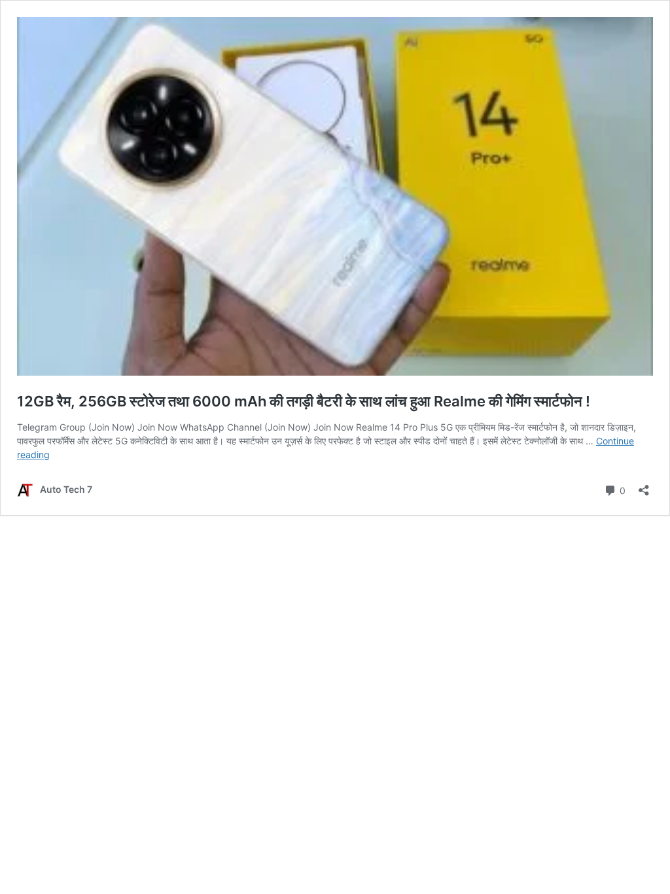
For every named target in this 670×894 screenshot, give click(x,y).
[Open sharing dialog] (644, 486)
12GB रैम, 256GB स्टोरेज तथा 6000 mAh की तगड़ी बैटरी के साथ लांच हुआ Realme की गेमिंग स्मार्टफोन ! (303, 401)
